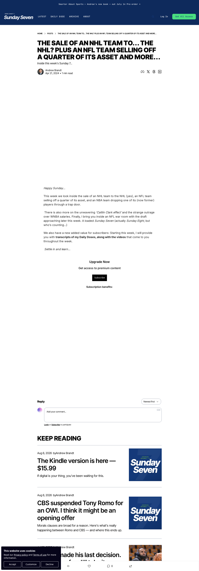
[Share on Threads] (154, 72)
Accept (12, 564)
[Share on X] (148, 72)
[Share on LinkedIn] (160, 72)
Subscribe (99, 277)
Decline (49, 564)
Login (46, 424)
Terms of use (39, 554)
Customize (31, 564)
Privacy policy (21, 554)
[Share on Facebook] (142, 72)
